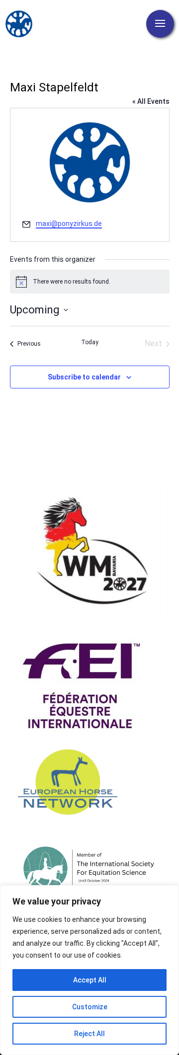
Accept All (89, 980)
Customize (89, 1007)
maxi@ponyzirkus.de (69, 223)
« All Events (151, 101)
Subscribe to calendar (84, 377)
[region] (89, 970)
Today (89, 342)
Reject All (89, 1034)
